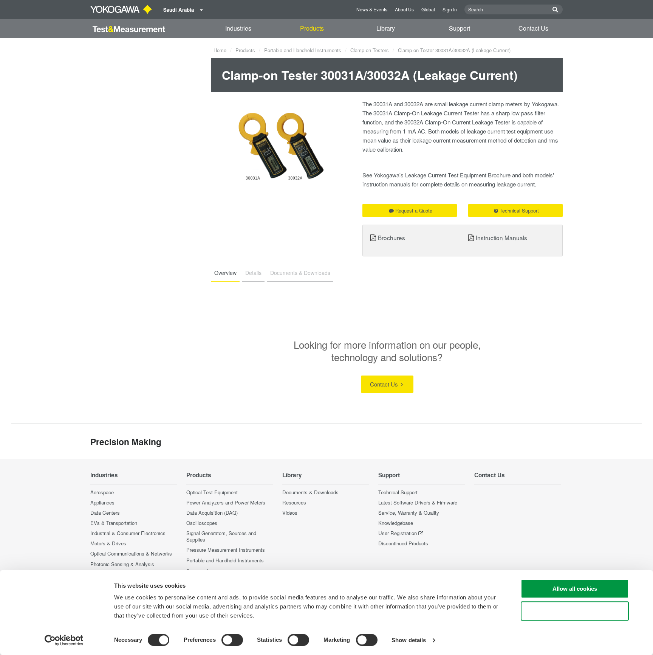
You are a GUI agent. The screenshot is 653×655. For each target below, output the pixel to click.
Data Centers (105, 512)
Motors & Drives (108, 543)
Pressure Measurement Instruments (225, 549)
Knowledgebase (395, 522)
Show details (408, 640)
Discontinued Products (403, 543)
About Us (404, 9)
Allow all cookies (574, 588)
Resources (294, 502)
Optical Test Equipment (212, 492)
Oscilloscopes (201, 522)
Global (428, 9)
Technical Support (519, 210)
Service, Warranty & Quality (408, 512)
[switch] (232, 640)
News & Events (371, 9)
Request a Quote (413, 210)
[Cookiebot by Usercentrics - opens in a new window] (64, 640)
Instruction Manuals (501, 237)
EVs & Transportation (113, 522)
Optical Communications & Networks (131, 553)
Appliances (102, 502)
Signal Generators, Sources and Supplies (221, 536)
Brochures (391, 237)
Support (459, 28)
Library (385, 28)
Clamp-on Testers (369, 50)
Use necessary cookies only (574, 611)
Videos (289, 512)
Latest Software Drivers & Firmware (417, 502)
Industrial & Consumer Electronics (128, 533)
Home (220, 50)
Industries (238, 28)
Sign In (450, 9)
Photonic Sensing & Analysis (122, 564)
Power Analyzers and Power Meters (225, 502)
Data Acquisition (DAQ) (212, 512)
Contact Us (533, 28)
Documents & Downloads (310, 492)
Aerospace (102, 492)
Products (312, 28)
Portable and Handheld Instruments (302, 50)
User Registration (397, 533)
